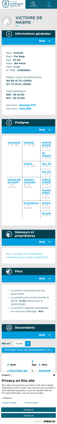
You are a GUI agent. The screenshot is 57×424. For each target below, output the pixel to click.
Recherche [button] (33, 6)
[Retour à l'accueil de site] (12, 4)
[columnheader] (18, 363)
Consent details (9, 403)
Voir (42, 41)
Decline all (28, 415)
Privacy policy (31, 403)
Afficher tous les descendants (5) (27, 350)
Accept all (28, 410)
